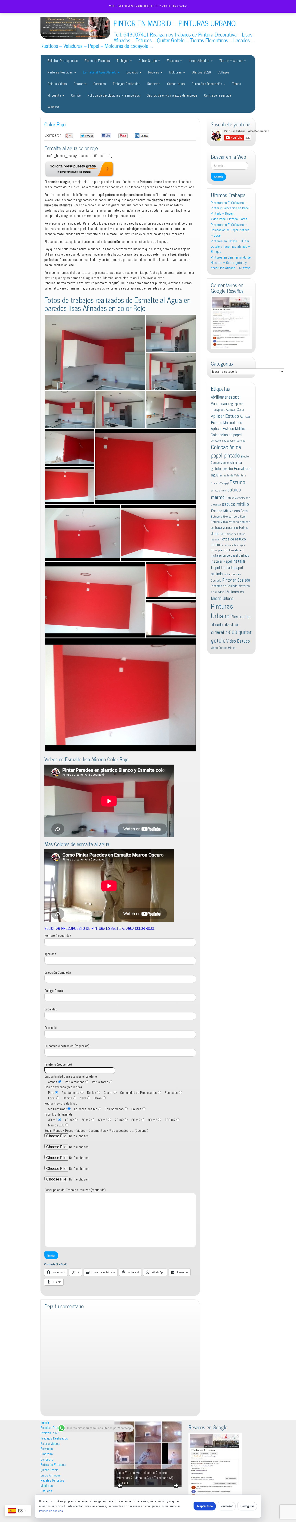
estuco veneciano (224, 527)
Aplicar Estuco (225, 416)
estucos (245, 522)
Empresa (46, 1454)
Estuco (237, 482)
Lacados (132, 72)
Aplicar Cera (235, 409)
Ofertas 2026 (201, 72)
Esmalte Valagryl (220, 483)
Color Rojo (55, 124)
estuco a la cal (218, 490)
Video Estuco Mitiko (223, 648)
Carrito (76, 95)
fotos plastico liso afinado (227, 550)
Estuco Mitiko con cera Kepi (228, 517)
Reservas (153, 83)
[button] (95, 352)
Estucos (173, 60)
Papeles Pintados (52, 1480)
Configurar (247, 1506)
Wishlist (53, 106)
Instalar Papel (221, 561)
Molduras (176, 72)
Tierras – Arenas (231, 60)
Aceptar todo (205, 1506)
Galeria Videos (57, 83)
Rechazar (227, 1506)
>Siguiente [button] (175, 1485)
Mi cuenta (55, 95)
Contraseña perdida (217, 95)
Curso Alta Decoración (207, 83)
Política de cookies (51, 1511)
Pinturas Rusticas (61, 72)
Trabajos (123, 60)
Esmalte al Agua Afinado (100, 72)
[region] (148, 1453)
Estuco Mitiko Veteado (225, 522)
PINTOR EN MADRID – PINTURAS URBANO (175, 23)
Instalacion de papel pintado (230, 555)
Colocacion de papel (226, 434)
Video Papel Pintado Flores (229, 219)
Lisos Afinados (199, 60)
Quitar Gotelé (148, 60)
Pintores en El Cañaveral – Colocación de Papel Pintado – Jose (230, 230)
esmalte (227, 469)
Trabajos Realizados (126, 83)
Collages (224, 72)
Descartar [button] (180, 6)
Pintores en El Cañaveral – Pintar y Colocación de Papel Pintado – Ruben (230, 208)
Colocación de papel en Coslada (228, 440)
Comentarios (176, 83)
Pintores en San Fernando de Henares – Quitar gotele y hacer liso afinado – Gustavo (231, 262)
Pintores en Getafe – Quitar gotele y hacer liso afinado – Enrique (230, 246)
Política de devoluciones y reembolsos (114, 95)
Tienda (236, 83)
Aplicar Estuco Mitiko (228, 428)
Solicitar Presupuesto (63, 60)
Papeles (154, 72)
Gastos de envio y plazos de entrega (172, 95)
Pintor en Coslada (236, 580)
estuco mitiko (235, 504)
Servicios (99, 83)
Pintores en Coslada (224, 586)
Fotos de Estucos (97, 60)
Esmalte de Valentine (232, 475)
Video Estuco (238, 641)
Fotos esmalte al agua (233, 545)
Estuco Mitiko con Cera (229, 510)
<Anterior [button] (120, 1485)
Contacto (80, 83)
